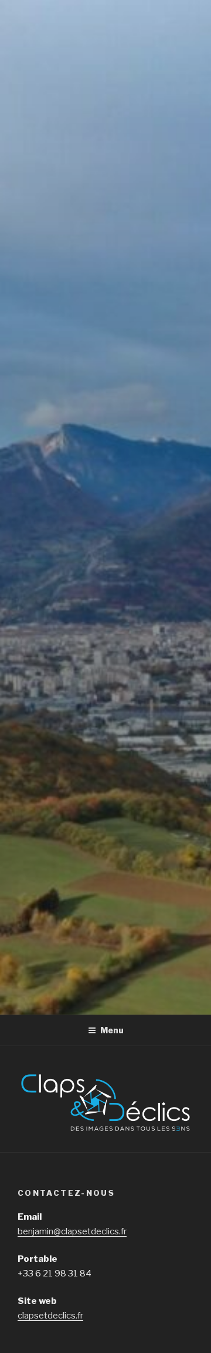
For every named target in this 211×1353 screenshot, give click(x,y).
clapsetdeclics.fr (50, 1315)
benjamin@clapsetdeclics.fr (72, 1231)
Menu (112, 1030)
